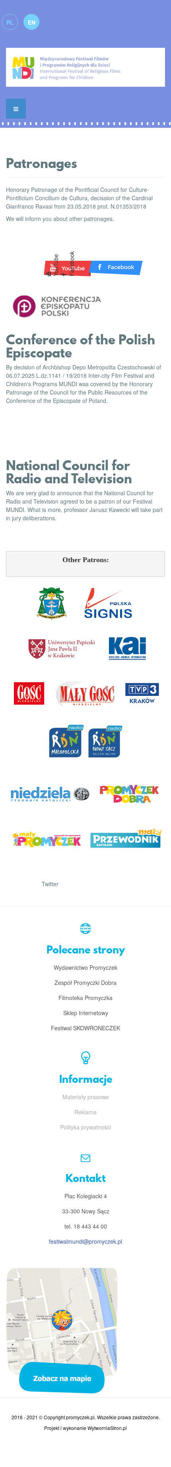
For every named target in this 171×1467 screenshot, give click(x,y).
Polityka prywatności (85, 1127)
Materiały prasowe (85, 1097)
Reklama (85, 1112)
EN (31, 22)
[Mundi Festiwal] (85, 63)
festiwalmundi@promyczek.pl (85, 1241)
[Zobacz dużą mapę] (62, 1330)
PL (10, 22)
